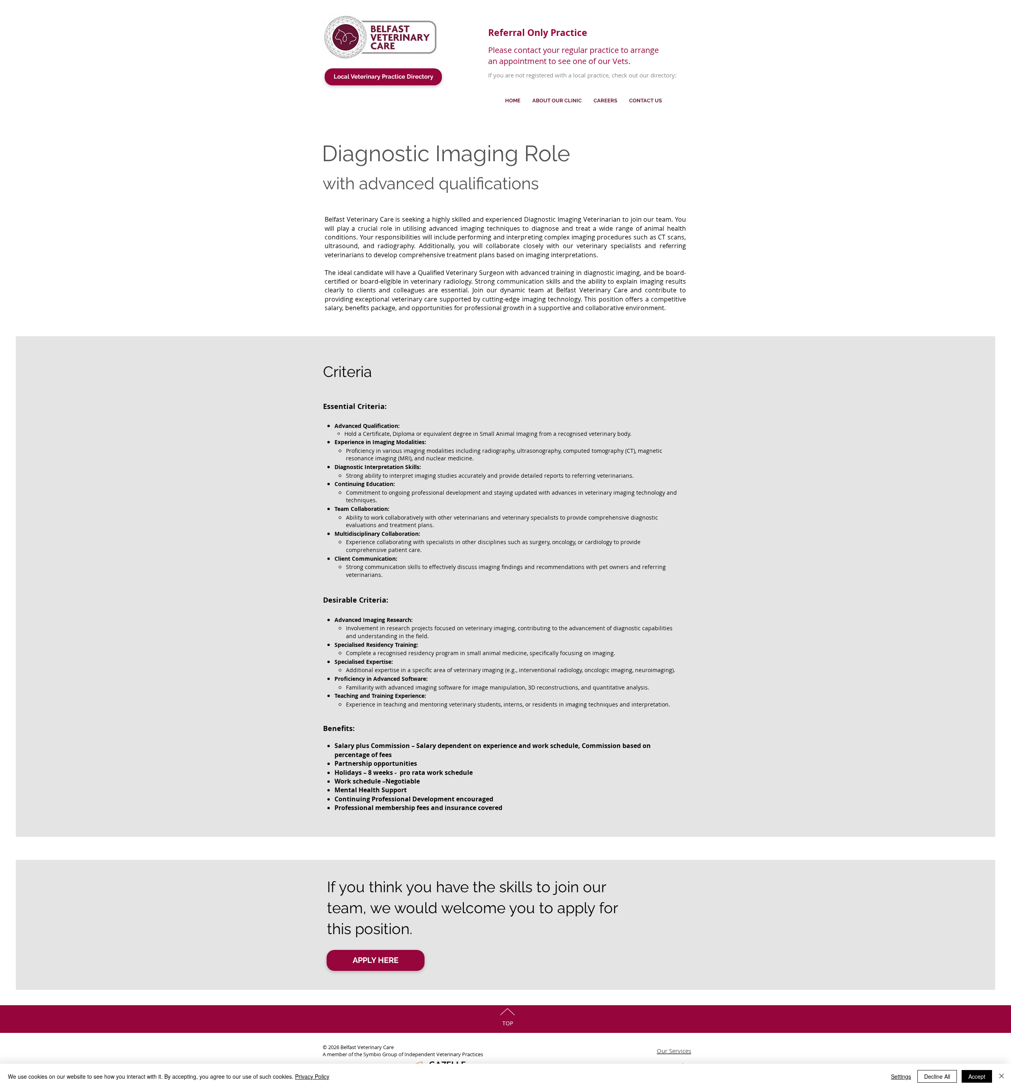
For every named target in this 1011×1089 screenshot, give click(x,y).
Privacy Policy (312, 1076)
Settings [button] (901, 1076)
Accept (976, 1076)
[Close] (1001, 1076)
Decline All (937, 1076)
